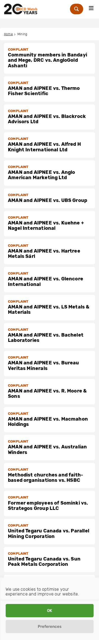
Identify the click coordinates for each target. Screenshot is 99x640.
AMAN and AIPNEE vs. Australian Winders (47, 449)
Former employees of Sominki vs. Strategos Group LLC (48, 505)
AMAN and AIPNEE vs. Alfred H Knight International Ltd (44, 146)
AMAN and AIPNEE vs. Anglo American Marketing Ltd (41, 174)
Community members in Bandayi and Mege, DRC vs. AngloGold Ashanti (47, 60)
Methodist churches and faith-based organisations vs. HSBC (45, 477)
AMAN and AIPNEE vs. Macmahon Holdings (48, 421)
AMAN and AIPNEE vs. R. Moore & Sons (47, 393)
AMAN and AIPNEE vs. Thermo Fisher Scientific (44, 90)
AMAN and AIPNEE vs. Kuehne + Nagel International (46, 225)
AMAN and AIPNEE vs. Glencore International (45, 281)
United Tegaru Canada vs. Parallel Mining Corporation (48, 533)
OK (49, 610)
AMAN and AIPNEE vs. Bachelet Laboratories (45, 337)
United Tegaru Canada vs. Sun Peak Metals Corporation (44, 561)
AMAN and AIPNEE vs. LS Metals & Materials (48, 309)
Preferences (50, 626)
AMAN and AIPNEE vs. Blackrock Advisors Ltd (47, 119)
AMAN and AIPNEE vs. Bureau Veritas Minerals (43, 365)
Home (8, 34)
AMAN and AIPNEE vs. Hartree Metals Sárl (44, 253)
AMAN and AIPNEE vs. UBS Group (47, 200)
